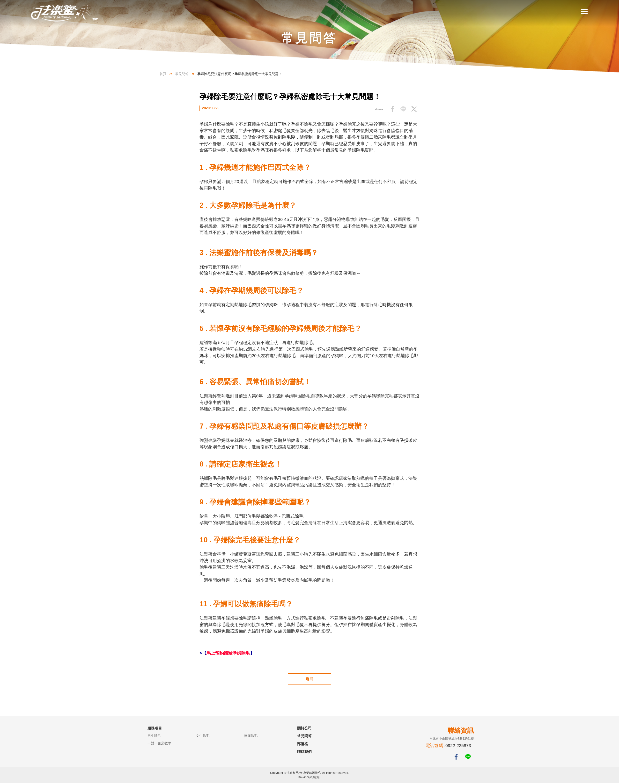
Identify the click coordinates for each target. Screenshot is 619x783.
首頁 (163, 74)
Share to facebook (392, 109)
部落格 (302, 744)
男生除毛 (154, 736)
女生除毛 (202, 736)
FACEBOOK (456, 757)
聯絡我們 (304, 751)
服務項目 (154, 728)
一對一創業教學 (159, 743)
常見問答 (182, 74)
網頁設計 (315, 777)
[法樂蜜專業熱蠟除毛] (65, 13)
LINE (468, 757)
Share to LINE (403, 109)
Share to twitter (414, 109)
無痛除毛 (251, 736)
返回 (309, 679)
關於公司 (304, 728)
